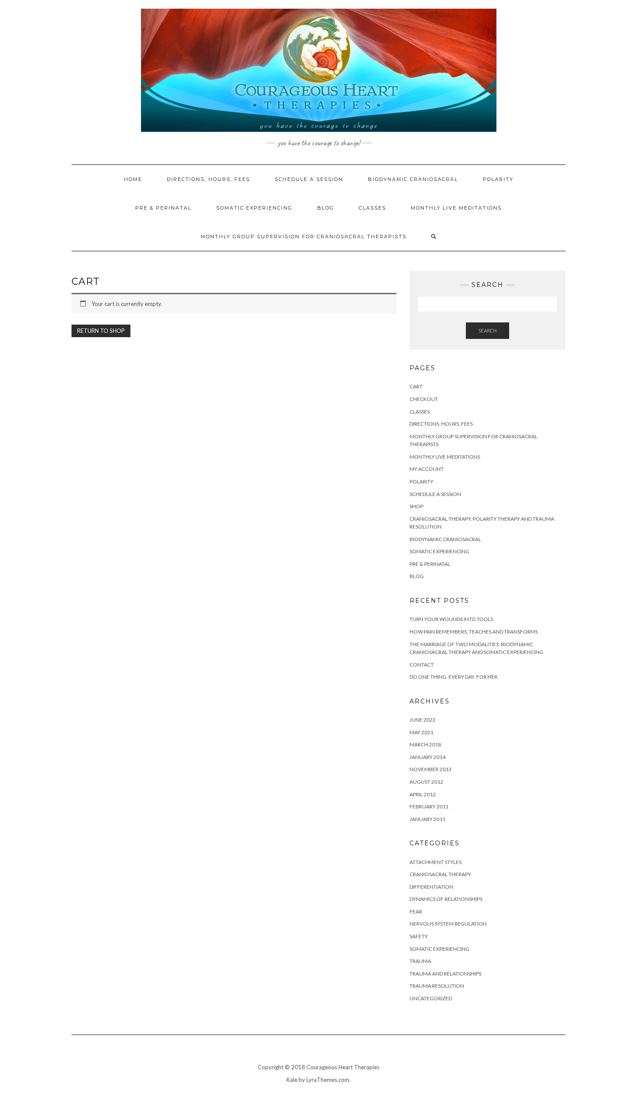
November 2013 (431, 769)
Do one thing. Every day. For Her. (454, 676)
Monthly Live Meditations (456, 208)
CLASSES (420, 411)
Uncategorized (431, 998)
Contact (422, 664)
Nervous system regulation (448, 923)
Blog (325, 208)
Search (487, 330)
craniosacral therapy (440, 874)
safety (419, 936)
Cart (416, 386)
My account (427, 469)
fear (416, 911)
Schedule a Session (309, 179)
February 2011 (429, 806)
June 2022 (423, 719)
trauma (420, 961)
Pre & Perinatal (163, 208)
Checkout (424, 399)
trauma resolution (437, 985)
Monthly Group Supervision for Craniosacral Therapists (303, 236)
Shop (416, 506)
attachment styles (436, 862)
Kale (291, 1079)
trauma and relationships (445, 973)
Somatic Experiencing (254, 208)
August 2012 (426, 782)
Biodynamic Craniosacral (413, 179)
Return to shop (101, 330)
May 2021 (421, 732)
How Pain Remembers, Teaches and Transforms (474, 631)
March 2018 (425, 744)
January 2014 (427, 757)
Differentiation (431, 887)
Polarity (498, 179)
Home (133, 179)
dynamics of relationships (446, 899)
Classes (372, 208)
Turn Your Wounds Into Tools (451, 619)
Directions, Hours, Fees (208, 179)
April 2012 (423, 794)
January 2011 (427, 819)
